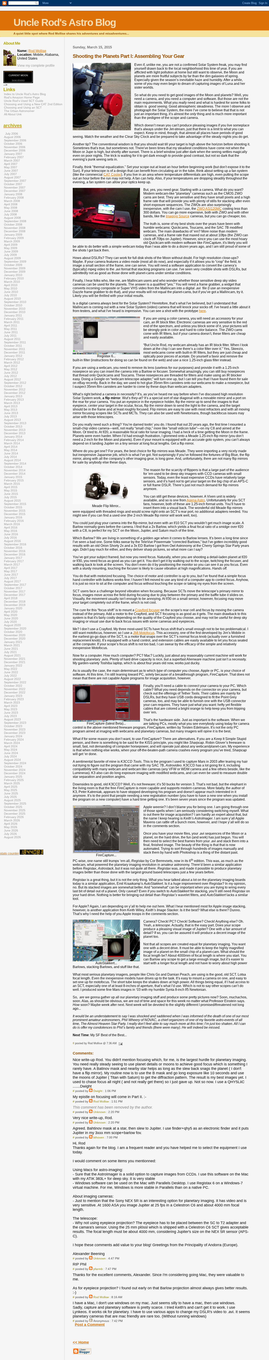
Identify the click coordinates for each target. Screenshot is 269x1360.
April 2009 (10, 244)
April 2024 (10, 746)
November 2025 (14, 810)
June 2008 (11, 211)
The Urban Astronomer (19, 111)
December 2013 (14, 433)
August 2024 (12, 759)
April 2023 (10, 706)
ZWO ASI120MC (209, 208)
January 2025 (13, 776)
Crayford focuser (147, 610)
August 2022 (12, 679)
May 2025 (10, 790)
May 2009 (10, 248)
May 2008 (10, 207)
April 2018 (10, 598)
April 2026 (10, 823)
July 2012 (10, 376)
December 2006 (14, 150)
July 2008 (10, 214)
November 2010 (14, 308)
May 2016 (10, 531)
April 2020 (10, 611)
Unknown (99, 1112)
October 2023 (13, 726)
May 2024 (10, 749)
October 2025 (13, 807)
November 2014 (14, 470)
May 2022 (10, 669)
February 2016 (14, 520)
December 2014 (14, 473)
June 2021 (11, 648)
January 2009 (13, 234)
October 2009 (13, 265)
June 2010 (11, 292)
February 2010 (14, 278)
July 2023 (10, 716)
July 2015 (10, 497)
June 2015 (11, 493)
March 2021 (12, 645)
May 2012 (10, 369)
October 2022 (13, 685)
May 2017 (10, 571)
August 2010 (12, 298)
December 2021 (14, 662)
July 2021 (10, 652)
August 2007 (12, 177)
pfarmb (98, 1269)
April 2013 (10, 406)
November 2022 (14, 689)
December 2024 (14, 773)
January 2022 (13, 665)
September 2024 (15, 763)
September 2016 (15, 544)
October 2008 (13, 224)
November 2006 (14, 147)
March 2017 (12, 564)
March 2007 (12, 160)
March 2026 (12, 820)
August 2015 (12, 500)
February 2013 (14, 399)
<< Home (81, 1342)
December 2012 (14, 392)
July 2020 (10, 621)
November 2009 (14, 268)
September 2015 (15, 504)
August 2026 (12, 837)
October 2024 (13, 766)
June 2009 (11, 251)
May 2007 (10, 167)
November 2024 (14, 770)
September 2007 (15, 180)
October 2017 (13, 588)
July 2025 (10, 796)
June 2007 (11, 170)
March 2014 (12, 443)
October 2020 (13, 632)
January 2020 (13, 608)
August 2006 (12, 137)
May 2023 (10, 709)
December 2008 (14, 231)
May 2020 (10, 615)
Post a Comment (90, 1325)
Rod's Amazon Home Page (22, 97)
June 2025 (11, 793)
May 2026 (10, 827)
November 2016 (14, 551)
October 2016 (13, 547)
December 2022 (14, 692)
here (202, 311)
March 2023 (12, 702)
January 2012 (13, 355)
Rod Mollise (101, 1101)
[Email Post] (120, 1043)
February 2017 (14, 561)
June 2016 (11, 534)
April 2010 (10, 285)
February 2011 (14, 318)
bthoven (98, 1137)
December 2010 (14, 312)
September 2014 (15, 463)
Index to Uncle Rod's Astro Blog (25, 94)
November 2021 (14, 658)
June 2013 (11, 413)
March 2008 (12, 201)
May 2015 (10, 490)
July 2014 (10, 456)
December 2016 (14, 554)
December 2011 (14, 352)
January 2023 (13, 695)
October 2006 (13, 143)
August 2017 (12, 581)
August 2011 (12, 339)
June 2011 (11, 332)
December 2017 (14, 594)
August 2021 (12, 655)
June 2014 (11, 453)
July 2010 (10, 295)
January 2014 (13, 436)
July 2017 (10, 578)
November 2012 (14, 389)
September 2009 (15, 261)
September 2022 (15, 682)
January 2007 (13, 153)
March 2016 (12, 524)
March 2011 (12, 322)
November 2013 (14, 430)
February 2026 (14, 817)
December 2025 (14, 813)
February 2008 (14, 197)
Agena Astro (196, 500)
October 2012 (13, 386)
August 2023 (12, 719)
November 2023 (14, 729)
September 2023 (15, 722)
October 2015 (13, 507)
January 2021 (13, 642)
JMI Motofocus (143, 633)
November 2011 (14, 349)
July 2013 (10, 416)
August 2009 (12, 258)
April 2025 (10, 786)
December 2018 (14, 601)
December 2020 (14, 638)
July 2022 (10, 675)
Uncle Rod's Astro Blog (64, 22)
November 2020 (14, 635)
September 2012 (15, 382)
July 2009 (10, 254)
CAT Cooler (112, 174)
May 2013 (10, 409)
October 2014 (13, 467)
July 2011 (10, 335)
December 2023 (14, 732)
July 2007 (10, 174)
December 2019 (14, 605)
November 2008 (14, 228)
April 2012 (10, 366)
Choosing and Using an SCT (23, 107)
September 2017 (15, 584)
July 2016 (10, 537)
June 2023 (11, 712)
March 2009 (12, 241)
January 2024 (13, 736)
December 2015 (14, 514)
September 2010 (15, 302)
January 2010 (13, 275)
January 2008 (13, 194)
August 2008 (12, 217)
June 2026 (11, 830)
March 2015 (12, 483)
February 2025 (14, 780)
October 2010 (13, 305)
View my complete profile (36, 65)
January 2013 (13, 396)
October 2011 (13, 345)
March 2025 (12, 783)
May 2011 (10, 329)
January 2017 (13, 557)
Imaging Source (177, 216)
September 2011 (15, 342)
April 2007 (10, 164)
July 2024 (10, 756)
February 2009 (14, 238)
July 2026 (10, 833)
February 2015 (14, 480)
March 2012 (12, 362)
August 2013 (12, 419)
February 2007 (14, 157)
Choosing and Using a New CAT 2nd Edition (33, 104)
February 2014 (14, 440)
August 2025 (12, 800)
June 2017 (11, 574)
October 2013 (13, 426)
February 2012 (14, 359)
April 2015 (10, 487)
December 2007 (14, 191)
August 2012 (12, 379)
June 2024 (11, 753)
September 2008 (15, 221)
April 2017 (10, 568)
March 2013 (12, 403)
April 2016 (10, 527)
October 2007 (13, 184)
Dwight (97, 1091)
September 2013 (15, 423)
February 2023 (14, 699)
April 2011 (10, 325)
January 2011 (13, 315)
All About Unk (13, 114)
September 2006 (15, 140)
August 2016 (12, 541)
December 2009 (14, 271)
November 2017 (14, 591)
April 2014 (10, 446)
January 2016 (13, 517)
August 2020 (12, 625)
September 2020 (15, 628)
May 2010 (10, 288)
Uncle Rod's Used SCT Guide (23, 100)
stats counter (9, 853)
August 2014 (12, 460)
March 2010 (12, 281)
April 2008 (10, 204)
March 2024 (12, 743)
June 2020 (11, 618)
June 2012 (11, 372)
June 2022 (11, 672)
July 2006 (11, 133)
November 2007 (14, 187)
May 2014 (10, 450)
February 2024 (14, 739)
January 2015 (13, 477)
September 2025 (15, 803)
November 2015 (14, 510)
